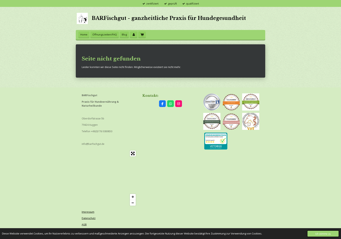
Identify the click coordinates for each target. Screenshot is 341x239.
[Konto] (133, 35)
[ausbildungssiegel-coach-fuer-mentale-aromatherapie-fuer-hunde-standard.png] (212, 102)
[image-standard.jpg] (212, 121)
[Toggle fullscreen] (133, 153)
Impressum (88, 212)
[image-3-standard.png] (231, 121)
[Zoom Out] (133, 203)
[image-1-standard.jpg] (250, 121)
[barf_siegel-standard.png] (231, 102)
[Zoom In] (133, 197)
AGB (84, 224)
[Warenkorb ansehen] (142, 35)
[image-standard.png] (250, 102)
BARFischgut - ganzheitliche (169, 18)
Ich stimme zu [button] (323, 233)
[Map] (110, 178)
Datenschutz (89, 218)
